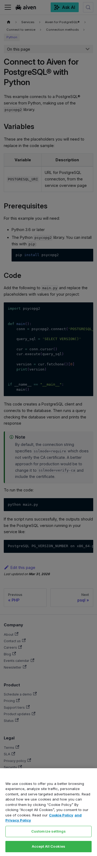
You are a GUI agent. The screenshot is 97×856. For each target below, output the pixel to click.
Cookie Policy (61, 815)
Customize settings (48, 831)
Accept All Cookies (48, 846)
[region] (48, 812)
